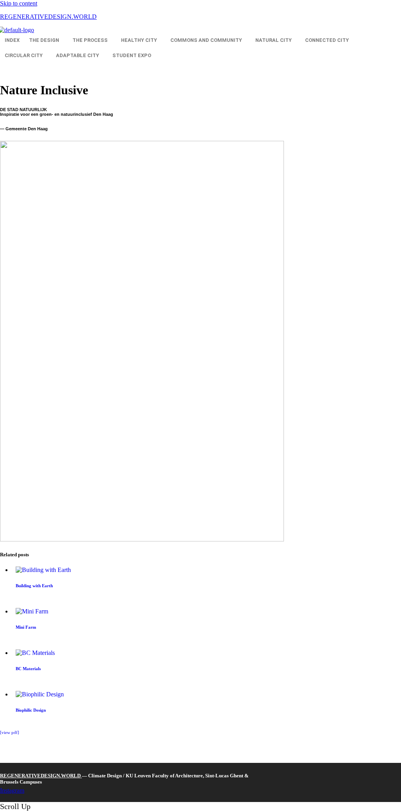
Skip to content (18, 3)
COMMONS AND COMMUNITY (206, 40)
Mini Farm (26, 627)
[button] (46, 40)
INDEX (12, 40)
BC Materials (28, 668)
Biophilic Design (31, 710)
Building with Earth (34, 585)
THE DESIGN (44, 40)
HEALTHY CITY (139, 40)
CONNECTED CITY (327, 40)
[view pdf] (9, 732)
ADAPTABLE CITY (77, 55)
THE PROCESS (90, 40)
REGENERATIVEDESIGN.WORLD (48, 16)
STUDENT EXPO (131, 55)
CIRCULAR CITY (24, 55)
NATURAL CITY (273, 40)
